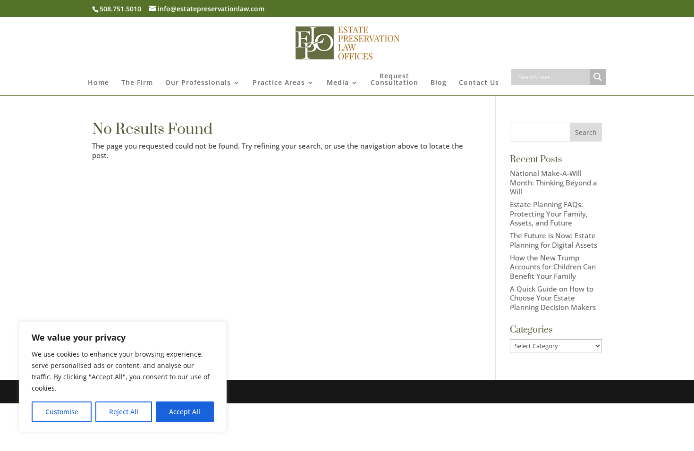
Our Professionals (198, 83)
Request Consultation (394, 80)
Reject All (123, 411)
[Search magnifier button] (598, 77)
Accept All (184, 411)
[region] (123, 377)
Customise (61, 411)
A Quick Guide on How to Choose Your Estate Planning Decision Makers (553, 298)
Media (338, 83)
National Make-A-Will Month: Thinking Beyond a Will (553, 182)
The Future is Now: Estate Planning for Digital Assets (553, 240)
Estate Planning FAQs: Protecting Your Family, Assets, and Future (549, 213)
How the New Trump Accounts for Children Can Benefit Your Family (553, 267)
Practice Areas (279, 83)
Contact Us (479, 83)
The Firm (137, 83)
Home (98, 83)
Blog (439, 83)
